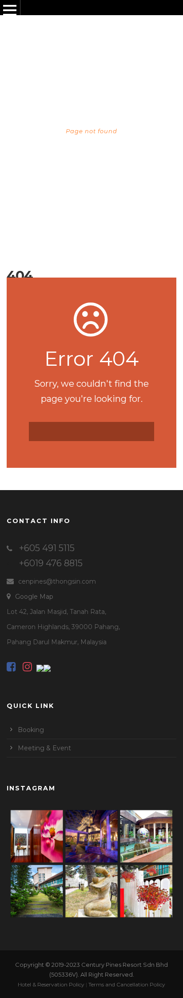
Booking (31, 730)
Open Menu (9, 10)
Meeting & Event (44, 748)
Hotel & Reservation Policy (51, 984)
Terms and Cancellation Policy (126, 984)
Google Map (34, 597)
